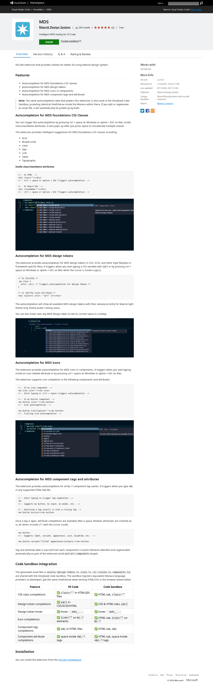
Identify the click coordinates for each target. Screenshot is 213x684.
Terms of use (180, 674)
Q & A (61, 54)
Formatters (38, 9)
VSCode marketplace (69, 659)
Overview (22, 54)
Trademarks (194, 674)
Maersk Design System (54, 27)
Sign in (160, 3)
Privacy (170, 674)
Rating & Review (80, 54)
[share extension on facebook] (147, 112)
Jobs (162, 674)
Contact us (153, 674)
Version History (43, 54)
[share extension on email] (152, 112)
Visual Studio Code (21, 9)
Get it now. (196, 9)
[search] (201, 3)
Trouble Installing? (70, 41)
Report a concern (165, 103)
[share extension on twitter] (142, 112)
